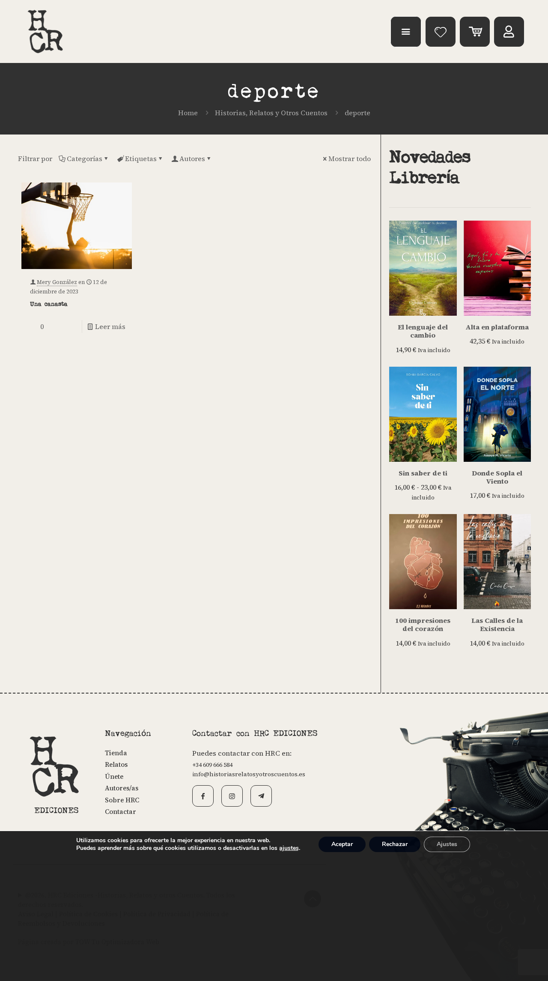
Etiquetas (141, 158)
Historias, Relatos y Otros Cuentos (271, 112)
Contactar (120, 811)
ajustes (289, 848)
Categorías (84, 158)
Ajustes (447, 844)
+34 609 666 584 (212, 764)
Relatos (116, 764)
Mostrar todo (349, 158)
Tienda (116, 752)
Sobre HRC (122, 800)
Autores (192, 158)
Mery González (57, 282)
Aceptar (342, 844)
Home (188, 112)
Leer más (110, 326)
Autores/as (121, 788)
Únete (114, 776)
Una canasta (49, 304)
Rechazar (395, 844)
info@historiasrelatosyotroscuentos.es (248, 774)
